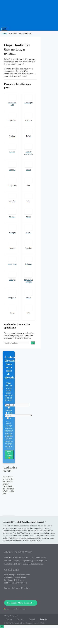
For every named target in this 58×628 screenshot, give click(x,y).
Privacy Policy (8, 435)
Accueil (4, 33)
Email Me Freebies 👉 (9, 455)
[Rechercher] (33, 342)
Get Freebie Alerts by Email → (20, 603)
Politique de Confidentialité (15, 583)
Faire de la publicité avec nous (17, 575)
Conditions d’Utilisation (14, 580)
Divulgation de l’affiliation (15, 577)
